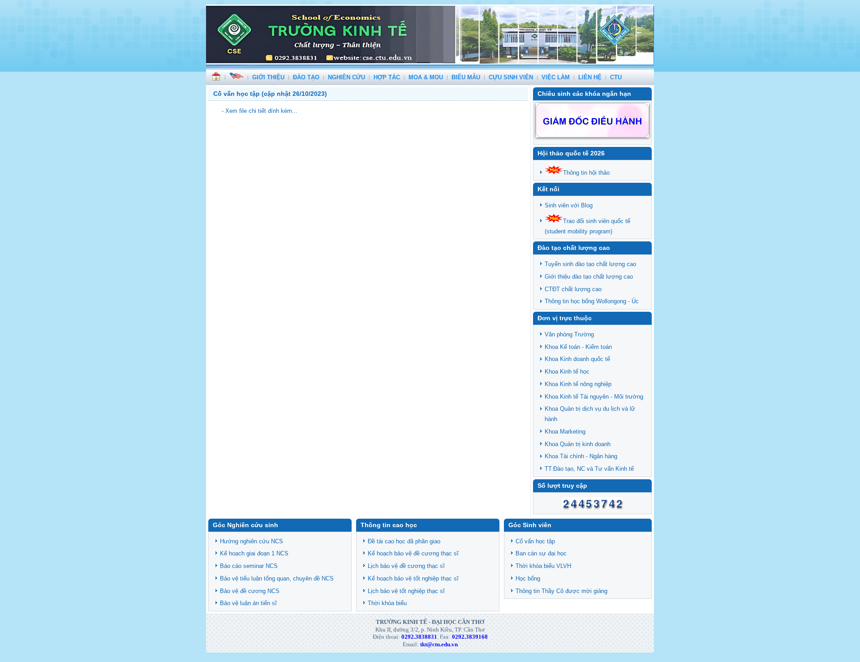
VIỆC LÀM (556, 77)
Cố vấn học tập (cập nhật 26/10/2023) (270, 93)
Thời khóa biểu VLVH (543, 566)
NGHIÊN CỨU (346, 77)
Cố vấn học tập (535, 541)
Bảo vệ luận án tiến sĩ (248, 603)
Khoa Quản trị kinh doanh (578, 444)
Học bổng (528, 578)
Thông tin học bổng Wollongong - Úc (592, 301)
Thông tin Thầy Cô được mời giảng (561, 591)
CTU (616, 77)
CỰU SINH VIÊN (511, 77)
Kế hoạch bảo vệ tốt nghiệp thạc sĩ (413, 578)
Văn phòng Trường (569, 334)
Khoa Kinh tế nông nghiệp (578, 384)
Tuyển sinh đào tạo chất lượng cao (590, 264)
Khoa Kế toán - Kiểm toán (578, 347)
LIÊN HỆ (590, 77)
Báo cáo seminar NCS (249, 566)
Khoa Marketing (565, 431)
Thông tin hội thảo (586, 172)
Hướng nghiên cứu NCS (251, 541)
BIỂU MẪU (466, 77)
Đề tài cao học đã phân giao (404, 541)
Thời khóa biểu (387, 603)
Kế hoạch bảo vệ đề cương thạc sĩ (413, 553)
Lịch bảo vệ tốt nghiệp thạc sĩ (406, 591)
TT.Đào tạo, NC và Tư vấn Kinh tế (589, 468)
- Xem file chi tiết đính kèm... (259, 110)
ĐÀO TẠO (306, 77)
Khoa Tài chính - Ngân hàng (581, 456)
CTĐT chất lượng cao (573, 289)
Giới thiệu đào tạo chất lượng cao (589, 276)
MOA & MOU (425, 77)
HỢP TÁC (387, 77)
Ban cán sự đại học (541, 553)
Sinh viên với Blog (569, 205)
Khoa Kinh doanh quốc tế (577, 359)
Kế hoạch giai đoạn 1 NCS (254, 553)
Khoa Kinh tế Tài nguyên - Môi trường (594, 396)
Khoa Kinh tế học (567, 371)
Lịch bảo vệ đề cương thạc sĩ (406, 566)
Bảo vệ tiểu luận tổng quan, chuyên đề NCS (277, 578)
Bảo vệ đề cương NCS (250, 591)
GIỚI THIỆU (268, 77)
